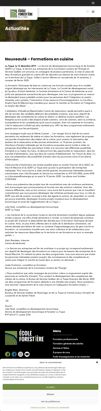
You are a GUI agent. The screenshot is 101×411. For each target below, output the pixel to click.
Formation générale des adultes (68, 344)
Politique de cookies (38, 407)
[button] (97, 362)
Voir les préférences (50, 401)
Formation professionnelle (65, 339)
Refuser (50, 394)
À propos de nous (61, 353)
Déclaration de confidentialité (58, 407)
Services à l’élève (61, 348)
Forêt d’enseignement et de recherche (71, 357)
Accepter (50, 387)
